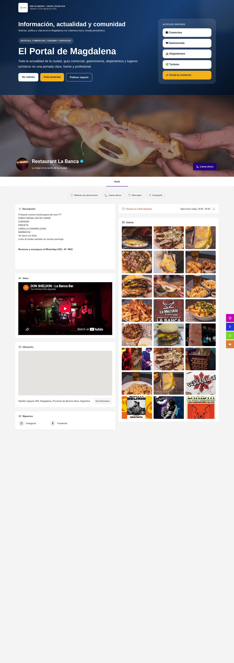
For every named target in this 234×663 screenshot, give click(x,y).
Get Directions (103, 401)
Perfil (117, 181)
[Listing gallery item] (137, 237)
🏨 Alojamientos (175, 53)
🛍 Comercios (174, 32)
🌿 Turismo (172, 64)
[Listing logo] (22, 164)
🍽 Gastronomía (175, 43)
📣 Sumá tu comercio (178, 75)
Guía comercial (52, 77)
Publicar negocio (79, 77)
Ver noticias (28, 77)
